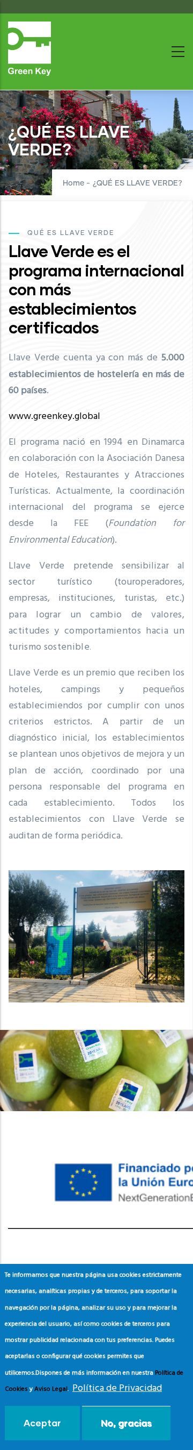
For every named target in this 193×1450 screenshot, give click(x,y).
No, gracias (126, 1422)
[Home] (29, 48)
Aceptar (42, 1422)
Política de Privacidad (117, 1388)
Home (73, 183)
